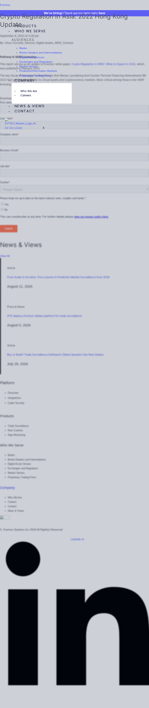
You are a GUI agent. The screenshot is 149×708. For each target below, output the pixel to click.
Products (26, 26)
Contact (25, 111)
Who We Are (28, 91)
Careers (25, 95)
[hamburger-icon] (69, 25)
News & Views (30, 106)
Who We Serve (30, 31)
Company (25, 80)
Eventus (5, 4)
